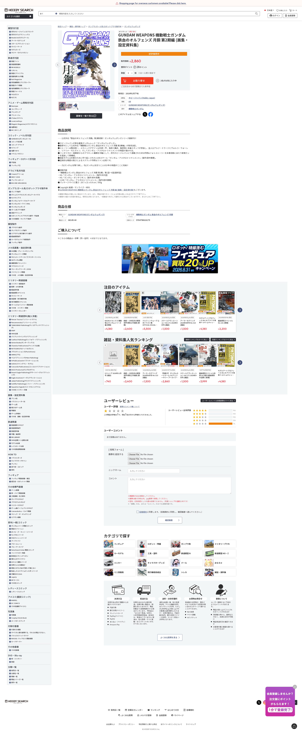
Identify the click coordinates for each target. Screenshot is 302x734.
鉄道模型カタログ (17, 425)
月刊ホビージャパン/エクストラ (22, 31)
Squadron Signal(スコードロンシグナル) (25, 387)
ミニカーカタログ (17, 505)
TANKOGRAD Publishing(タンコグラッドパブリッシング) (30, 326)
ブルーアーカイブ (17, 547)
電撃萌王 (14, 127)
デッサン (14, 464)
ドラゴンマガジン (17, 154)
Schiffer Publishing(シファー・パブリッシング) (28, 384)
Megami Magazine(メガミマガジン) (24, 124)
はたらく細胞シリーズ (19, 562)
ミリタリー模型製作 (18, 284)
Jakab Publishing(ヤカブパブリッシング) (26, 381)
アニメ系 (14, 398)
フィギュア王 (16, 165)
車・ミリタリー (16, 659)
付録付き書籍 (16, 629)
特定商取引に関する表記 (148, 724)
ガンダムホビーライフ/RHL (20, 204)
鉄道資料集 (15, 431)
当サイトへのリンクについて (171, 724)
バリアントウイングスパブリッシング (24, 336)
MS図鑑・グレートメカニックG (22, 251)
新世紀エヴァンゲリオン (19, 556)
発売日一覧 (15, 670)
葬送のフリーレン (17, 529)
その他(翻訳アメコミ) (18, 606)
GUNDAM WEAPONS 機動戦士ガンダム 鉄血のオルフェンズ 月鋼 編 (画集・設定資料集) (97, 189)
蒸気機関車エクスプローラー (21, 82)
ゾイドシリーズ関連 (18, 272)
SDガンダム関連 (17, 260)
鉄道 (12, 662)
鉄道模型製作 (16, 428)
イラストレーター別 (18, 401)
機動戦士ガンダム (136, 108)
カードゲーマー (16, 641)
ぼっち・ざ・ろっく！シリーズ (22, 532)
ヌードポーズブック (18, 621)
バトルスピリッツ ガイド (20, 635)
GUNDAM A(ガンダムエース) (21, 139)
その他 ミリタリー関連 (19, 308)
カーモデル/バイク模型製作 (20, 239)
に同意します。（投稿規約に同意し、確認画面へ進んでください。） (171, 512)
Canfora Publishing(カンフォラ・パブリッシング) (29, 339)
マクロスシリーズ (17, 266)
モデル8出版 (15, 443)
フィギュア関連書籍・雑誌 (20, 478)
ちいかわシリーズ (17, 535)
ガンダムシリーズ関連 (19, 254)
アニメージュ (15, 115)
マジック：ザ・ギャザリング (21, 514)
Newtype (14, 106)
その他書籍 (15, 650)
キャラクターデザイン (19, 461)
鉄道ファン (15, 61)
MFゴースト (15, 580)
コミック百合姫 (16, 142)
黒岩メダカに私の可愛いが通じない (23, 568)
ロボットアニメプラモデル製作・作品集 (25, 216)
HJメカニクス (16, 198)
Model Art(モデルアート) (20, 37)
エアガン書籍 (16, 517)
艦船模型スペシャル (18, 293)
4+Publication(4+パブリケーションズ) (24, 361)
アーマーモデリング (18, 40)
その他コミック (16, 583)
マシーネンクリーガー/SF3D (21, 269)
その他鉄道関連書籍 (18, 449)
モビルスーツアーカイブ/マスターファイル (26, 257)
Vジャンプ (14, 148)
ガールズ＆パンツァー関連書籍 (22, 305)
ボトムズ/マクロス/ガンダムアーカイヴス (25, 195)
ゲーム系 (14, 404)
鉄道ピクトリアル (17, 73)
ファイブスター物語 (18, 553)
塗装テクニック (16, 213)
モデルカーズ (15, 50)
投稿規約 (143, 511)
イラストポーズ (16, 458)
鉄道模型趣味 (16, 64)
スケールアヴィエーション (20, 44)
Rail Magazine (16, 79)
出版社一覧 (15, 673)
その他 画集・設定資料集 (20, 416)
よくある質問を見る (168, 637)
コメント (113, 478)
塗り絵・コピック (17, 467)
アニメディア (15, 112)
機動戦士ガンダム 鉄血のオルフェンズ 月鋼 (154, 214)
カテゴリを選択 (13, 16)
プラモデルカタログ (18, 502)
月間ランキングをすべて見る (222, 339)
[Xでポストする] (145, 114)
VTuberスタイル (17, 118)
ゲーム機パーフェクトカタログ (22, 508)
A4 (130, 101)
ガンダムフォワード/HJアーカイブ (23, 201)
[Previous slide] (57, 64)
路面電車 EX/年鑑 (17, 76)
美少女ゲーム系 (16, 407)
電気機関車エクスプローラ (20, 88)
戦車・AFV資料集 (17, 287)
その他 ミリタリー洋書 (19, 390)
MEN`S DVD (15, 177)
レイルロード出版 (17, 446)
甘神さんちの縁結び (18, 565)
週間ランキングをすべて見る (196, 339)
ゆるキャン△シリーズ (19, 538)
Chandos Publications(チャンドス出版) (25, 346)
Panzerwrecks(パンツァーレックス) (24, 322)
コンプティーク (16, 109)
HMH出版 (14, 333)
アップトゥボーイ (17, 180)
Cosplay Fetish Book (19, 618)
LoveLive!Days (16, 121)
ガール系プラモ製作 (18, 210)
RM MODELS (15, 67)
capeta (14, 577)
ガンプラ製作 (16, 191)
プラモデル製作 (16, 227)
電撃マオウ (15, 151)
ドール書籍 (15, 490)
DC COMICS (15, 603)
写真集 (13, 615)
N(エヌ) (14, 97)
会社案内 (109, 724)
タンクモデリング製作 (19, 230)
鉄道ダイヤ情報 (16, 85)
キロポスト (15, 94)
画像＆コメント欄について (130, 406)
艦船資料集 (15, 290)
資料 (12, 470)
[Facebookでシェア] (150, 114)
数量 (123, 73)
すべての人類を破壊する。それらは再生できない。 (28, 632)
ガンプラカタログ (17, 499)
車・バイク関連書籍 (18, 493)
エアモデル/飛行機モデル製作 (21, 233)
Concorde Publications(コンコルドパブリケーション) (30, 367)
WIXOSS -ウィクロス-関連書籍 (22, 638)
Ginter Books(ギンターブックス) (22, 342)
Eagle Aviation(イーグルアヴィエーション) (26, 378)
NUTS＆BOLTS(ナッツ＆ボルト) (22, 348)
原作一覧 (14, 682)
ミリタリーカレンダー (19, 311)
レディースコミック (18, 592)
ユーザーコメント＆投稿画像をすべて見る (217, 400)
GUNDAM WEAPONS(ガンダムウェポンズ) (147, 105)
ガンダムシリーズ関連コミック (22, 526)
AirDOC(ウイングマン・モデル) (22, 364)
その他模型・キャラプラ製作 (21, 219)
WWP (13, 330)
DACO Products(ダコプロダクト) (23, 370)
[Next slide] (114, 64)
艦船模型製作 (16, 236)
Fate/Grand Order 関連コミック (22, 550)
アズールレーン (16, 544)
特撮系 (13, 410)
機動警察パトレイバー (19, 263)
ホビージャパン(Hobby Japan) (142, 97)
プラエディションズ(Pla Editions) (23, 352)
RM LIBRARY (15, 437)
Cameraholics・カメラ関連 (21, 511)
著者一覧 (14, 676)
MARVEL (14, 600)
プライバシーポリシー (126, 724)
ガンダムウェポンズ (18, 207)
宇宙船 (13, 162)
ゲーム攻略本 (16, 413)
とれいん (14, 70)
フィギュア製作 (16, 242)
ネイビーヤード (16, 46)
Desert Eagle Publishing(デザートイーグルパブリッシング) (30, 373)
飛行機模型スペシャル (19, 302)
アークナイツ (15, 541)
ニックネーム (115, 469)
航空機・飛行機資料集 (19, 299)
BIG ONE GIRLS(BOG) (19, 183)
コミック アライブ (17, 145)
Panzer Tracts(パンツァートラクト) (24, 319)
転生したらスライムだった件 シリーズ (24, 571)
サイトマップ (191, 724)
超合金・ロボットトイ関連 (20, 481)
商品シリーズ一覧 (17, 679)
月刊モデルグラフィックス (20, 34)
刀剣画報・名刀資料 (18, 496)
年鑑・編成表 (16, 434)
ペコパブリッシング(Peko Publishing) (24, 358)
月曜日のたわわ (16, 574)
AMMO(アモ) (15, 354)
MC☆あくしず (16, 130)
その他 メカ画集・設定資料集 (22, 275)
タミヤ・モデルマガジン (19, 52)
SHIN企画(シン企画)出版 (19, 440)
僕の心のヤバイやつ (18, 559)
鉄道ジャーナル (16, 91)
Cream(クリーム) (17, 174)
